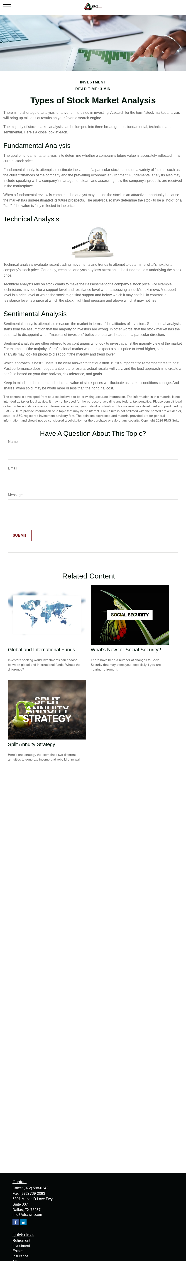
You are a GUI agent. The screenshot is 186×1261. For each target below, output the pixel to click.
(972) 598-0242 (36, 1188)
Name (13, 441)
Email (12, 468)
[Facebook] (15, 1222)
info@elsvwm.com (27, 1214)
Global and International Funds (41, 649)
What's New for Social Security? (126, 649)
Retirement (21, 1240)
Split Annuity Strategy (31, 744)
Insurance (20, 1256)
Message (15, 495)
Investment (21, 1246)
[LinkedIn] (23, 1222)
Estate (17, 1251)
